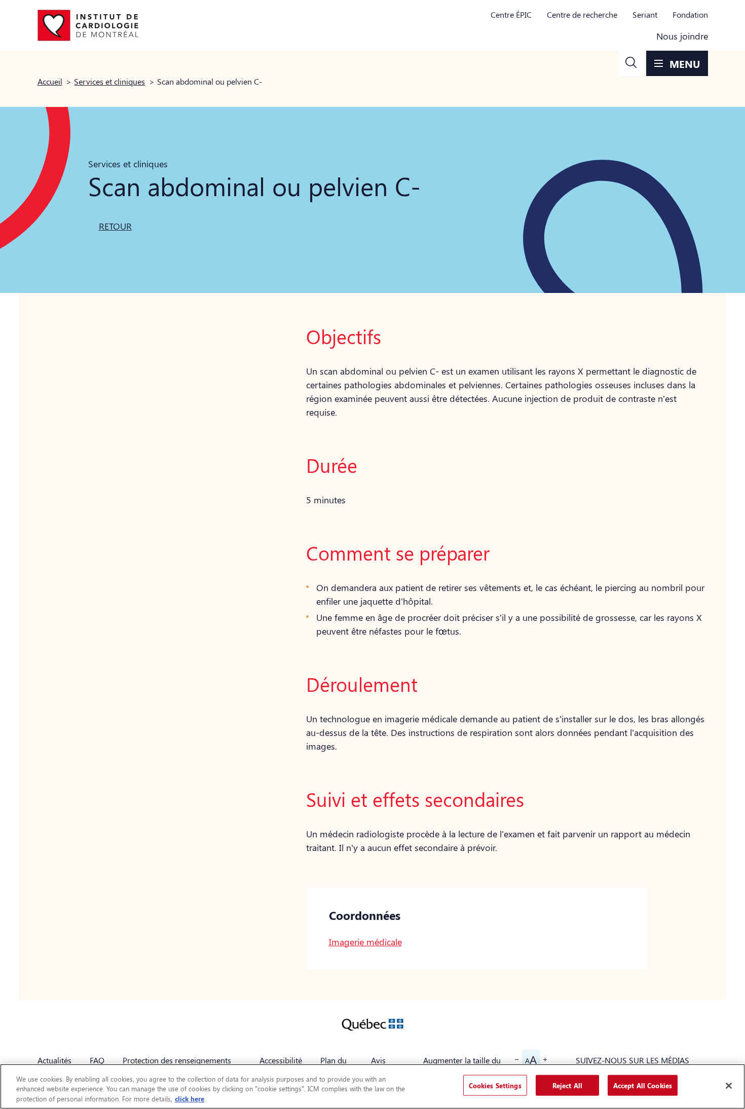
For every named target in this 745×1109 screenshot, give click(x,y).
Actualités (54, 1060)
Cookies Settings (495, 1085)
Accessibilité (280, 1060)
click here (189, 1098)
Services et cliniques (109, 81)
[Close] (729, 1086)
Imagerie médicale (365, 942)
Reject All (567, 1085)
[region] (372, 1086)
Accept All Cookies (642, 1085)
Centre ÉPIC (511, 14)
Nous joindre (682, 36)
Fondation (690, 14)
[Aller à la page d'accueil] (88, 25)
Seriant (644, 14)
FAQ (97, 1060)
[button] (631, 63)
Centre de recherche (582, 14)
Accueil (50, 81)
